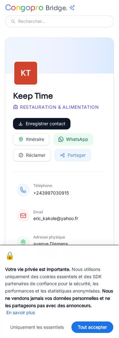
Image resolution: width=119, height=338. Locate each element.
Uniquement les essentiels (37, 327)
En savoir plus (20, 312)
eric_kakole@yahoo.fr (55, 218)
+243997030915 (51, 193)
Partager (77, 155)
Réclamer (35, 155)
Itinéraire (35, 139)
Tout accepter (92, 327)
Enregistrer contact (45, 123)
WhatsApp (77, 139)
